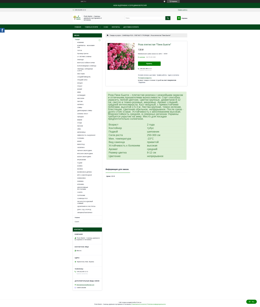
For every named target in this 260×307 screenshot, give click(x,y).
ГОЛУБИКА (80, 138)
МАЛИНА (80, 169)
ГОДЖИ (79, 163)
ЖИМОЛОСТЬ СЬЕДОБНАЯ (86, 135)
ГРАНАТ (79, 86)
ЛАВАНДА (80, 59)
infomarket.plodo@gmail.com (85, 285)
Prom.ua (138, 302)
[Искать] (167, 18)
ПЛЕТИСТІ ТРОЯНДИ (141, 35)
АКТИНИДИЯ (81, 95)
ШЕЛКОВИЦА (81, 132)
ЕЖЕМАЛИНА (81, 178)
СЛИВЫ (79, 107)
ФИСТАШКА (81, 74)
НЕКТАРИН (80, 98)
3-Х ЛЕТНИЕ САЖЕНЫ (84, 56)
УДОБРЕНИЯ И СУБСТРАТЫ (86, 206)
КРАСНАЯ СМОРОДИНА (85, 153)
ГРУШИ (79, 123)
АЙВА (79, 129)
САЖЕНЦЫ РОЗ (127, 35)
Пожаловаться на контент (139, 304)
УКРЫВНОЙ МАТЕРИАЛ (84, 212)
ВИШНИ (79, 120)
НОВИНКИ (80, 42)
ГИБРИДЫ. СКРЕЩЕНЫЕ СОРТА (85, 69)
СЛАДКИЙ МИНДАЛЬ (84, 77)
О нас (106, 27)
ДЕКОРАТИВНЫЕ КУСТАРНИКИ (82, 188)
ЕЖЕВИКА (80, 181)
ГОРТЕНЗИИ (81, 195)
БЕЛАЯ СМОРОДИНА (84, 156)
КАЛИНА (79, 166)
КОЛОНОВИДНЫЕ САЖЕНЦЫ (86, 66)
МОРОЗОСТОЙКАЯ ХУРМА (86, 62)
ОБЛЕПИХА (81, 147)
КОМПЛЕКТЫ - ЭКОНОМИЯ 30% (85, 46)
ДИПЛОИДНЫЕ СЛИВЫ (84, 110)
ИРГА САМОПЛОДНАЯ (84, 175)
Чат (253, 302)
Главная (78, 27)
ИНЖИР (79, 89)
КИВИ (79, 92)
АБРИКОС (80, 104)
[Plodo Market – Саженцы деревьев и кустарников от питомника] (77, 22)
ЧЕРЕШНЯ (80, 117)
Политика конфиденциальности (156, 304)
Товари (77, 39)
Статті (77, 221)
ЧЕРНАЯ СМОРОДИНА (84, 150)
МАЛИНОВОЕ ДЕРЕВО (84, 172)
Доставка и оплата (131, 27)
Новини (77, 217)
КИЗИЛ (79, 141)
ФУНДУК (80, 83)
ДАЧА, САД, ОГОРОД (84, 209)
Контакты (116, 27)
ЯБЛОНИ (80, 126)
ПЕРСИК (80, 101)
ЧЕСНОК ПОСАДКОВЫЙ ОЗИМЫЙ (85, 202)
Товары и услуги (91, 27)
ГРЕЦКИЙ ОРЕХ (82, 80)
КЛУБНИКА (80, 184)
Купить (149, 63)
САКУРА (79, 192)
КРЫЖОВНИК (81, 159)
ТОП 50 (79, 50)
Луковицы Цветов (82, 53)
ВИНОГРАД (81, 144)
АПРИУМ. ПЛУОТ (82, 114)
